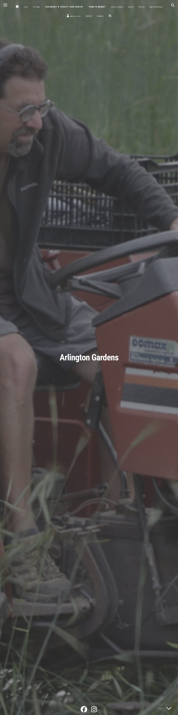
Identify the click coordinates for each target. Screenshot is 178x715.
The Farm (36, 7)
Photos (142, 7)
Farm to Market (97, 7)
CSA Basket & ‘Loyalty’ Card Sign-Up (64, 7)
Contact (88, 16)
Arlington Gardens (89, 357)
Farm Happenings (156, 7)
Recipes (131, 7)
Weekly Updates (117, 7)
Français (100, 16)
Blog (26, 7)
